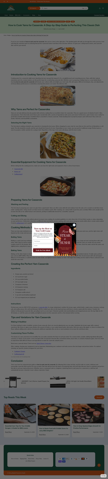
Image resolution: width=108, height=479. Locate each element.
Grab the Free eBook (43, 250)
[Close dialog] (74, 225)
